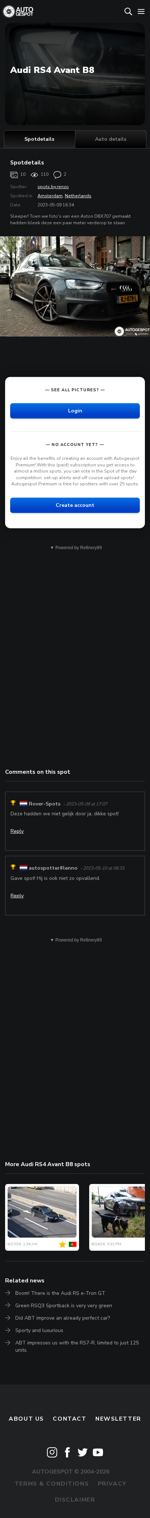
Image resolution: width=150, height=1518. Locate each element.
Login (75, 410)
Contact (69, 1419)
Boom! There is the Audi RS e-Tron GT (60, 1293)
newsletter (118, 1419)
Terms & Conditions (52, 1484)
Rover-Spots (44, 803)
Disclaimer (75, 1500)
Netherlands (78, 196)
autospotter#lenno (53, 868)
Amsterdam (50, 196)
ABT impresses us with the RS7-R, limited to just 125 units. (77, 1346)
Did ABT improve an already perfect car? (62, 1318)
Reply (17, 831)
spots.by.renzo (53, 187)
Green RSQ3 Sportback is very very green (63, 1305)
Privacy (112, 1484)
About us (26, 1419)
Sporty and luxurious (39, 1330)
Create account (75, 505)
